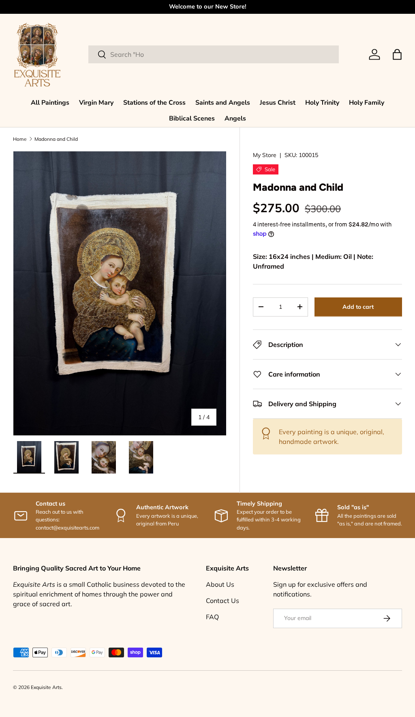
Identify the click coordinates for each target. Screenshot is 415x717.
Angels (235, 118)
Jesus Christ (277, 102)
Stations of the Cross (154, 102)
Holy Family (366, 102)
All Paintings (50, 102)
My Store (264, 155)
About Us (220, 584)
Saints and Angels (222, 102)
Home (20, 139)
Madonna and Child (56, 139)
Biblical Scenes (192, 118)
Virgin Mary (96, 102)
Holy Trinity (322, 102)
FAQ (212, 617)
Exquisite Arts (46, 687)
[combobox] (213, 54)
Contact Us (222, 600)
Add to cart (358, 306)
